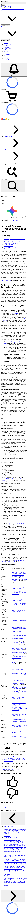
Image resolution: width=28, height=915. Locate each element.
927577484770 (4, 1)
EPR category (15, 313)
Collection (6, 9)
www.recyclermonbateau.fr (19, 720)
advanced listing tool (6, 280)
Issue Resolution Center (9, 61)
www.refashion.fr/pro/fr (19, 619)
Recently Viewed (8, 44)
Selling (5, 50)
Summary (6, 43)
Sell (1, 10)
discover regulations (13, 769)
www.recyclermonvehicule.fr (19, 737)
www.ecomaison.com (19, 649)
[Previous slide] (13, 818)
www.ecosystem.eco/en (18, 576)
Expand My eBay (5, 40)
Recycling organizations (10, 247)
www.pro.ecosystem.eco (19, 628)
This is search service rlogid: (8, 193)
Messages (6, 58)
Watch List (6, 47)
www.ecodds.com (19, 636)
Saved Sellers (7, 54)
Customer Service (8, 136)
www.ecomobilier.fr (19, 587)
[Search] (13, 186)
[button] (14, 782)
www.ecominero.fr (19, 653)
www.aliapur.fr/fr (19, 703)
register (2, 9)
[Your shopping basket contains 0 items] (12, 101)
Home (5, 123)
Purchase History (8, 48)
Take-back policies (8, 246)
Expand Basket (4, 102)
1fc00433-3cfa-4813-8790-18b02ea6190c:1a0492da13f (13, 3)
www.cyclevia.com (19, 698)
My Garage (6, 55)
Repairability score (8, 244)
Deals (10, 9)
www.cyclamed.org (19, 726)
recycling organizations (13, 561)
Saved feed (6, 51)
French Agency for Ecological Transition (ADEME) (14, 757)
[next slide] (13, 896)
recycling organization (6, 382)
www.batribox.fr (18, 630)
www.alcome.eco (19, 714)
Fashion (14, 9)
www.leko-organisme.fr (19, 602)
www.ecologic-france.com (19, 573)
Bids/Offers (6, 45)
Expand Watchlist (5, 25)
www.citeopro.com (19, 611)
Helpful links (7, 248)
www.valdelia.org (19, 590)
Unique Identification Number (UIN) (13, 241)
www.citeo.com (18, 599)
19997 (2, 4)
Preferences (6, 57)
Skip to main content (6, 6)
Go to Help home (13, 220)
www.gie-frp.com (19, 706)
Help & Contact (20, 9)
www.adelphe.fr (18, 605)
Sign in (7, 7)
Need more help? (5, 220)
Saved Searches (7, 52)
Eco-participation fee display (11, 243)
